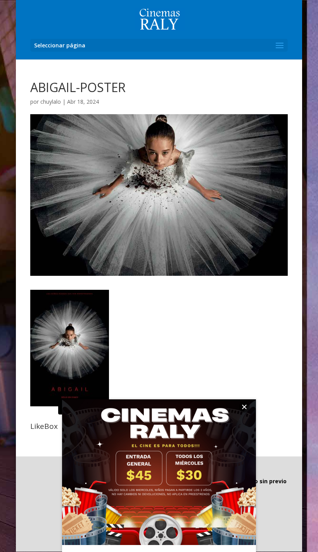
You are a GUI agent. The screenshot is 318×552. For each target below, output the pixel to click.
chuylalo (50, 101)
